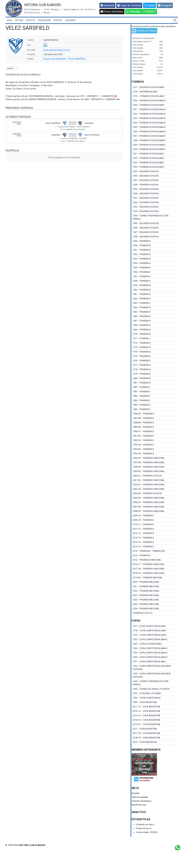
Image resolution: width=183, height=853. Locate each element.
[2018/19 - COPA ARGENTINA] (155, 738)
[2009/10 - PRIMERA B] (155, 516)
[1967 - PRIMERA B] (155, 321)
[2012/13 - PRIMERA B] (155, 533)
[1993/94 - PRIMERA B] (155, 445)
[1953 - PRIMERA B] (155, 259)
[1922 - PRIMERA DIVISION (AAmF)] (155, 114)
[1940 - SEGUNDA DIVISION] (155, 193)
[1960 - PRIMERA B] (155, 290)
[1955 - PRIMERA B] (155, 268)
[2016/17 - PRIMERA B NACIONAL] (155, 564)
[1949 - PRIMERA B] (155, 241)
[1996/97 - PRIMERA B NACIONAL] (155, 458)
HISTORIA (19, 20)
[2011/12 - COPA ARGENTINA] (155, 707)
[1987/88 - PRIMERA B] (155, 418)
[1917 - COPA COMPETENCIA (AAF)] (155, 626)
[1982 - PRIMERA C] (155, 387)
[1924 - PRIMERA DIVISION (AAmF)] (155, 123)
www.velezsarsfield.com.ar (56, 49)
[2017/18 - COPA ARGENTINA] (155, 733)
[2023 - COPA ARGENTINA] (155, 742)
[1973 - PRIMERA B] (155, 347)
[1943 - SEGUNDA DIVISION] (155, 207)
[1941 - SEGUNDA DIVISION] (155, 198)
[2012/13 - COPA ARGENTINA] (155, 711)
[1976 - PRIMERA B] (155, 361)
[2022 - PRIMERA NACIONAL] (155, 591)
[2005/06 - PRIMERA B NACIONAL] (155, 498)
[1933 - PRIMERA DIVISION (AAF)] (155, 162)
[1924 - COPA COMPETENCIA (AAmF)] (155, 648)
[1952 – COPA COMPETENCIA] (155, 698)
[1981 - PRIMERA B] (155, 383)
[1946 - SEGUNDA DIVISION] (155, 228)
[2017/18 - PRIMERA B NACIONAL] (155, 569)
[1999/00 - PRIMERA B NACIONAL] (155, 471)
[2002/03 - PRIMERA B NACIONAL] (155, 485)
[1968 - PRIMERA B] (155, 325)
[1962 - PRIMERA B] (155, 299)
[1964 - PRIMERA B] (155, 307)
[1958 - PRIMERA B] (155, 281)
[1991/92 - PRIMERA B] (155, 436)
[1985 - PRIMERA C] (155, 405)
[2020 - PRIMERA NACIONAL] (155, 582)
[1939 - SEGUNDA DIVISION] (155, 189)
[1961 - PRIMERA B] (155, 294)
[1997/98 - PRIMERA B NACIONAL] (155, 462)
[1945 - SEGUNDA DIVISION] (155, 223)
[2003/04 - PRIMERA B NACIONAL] (155, 489)
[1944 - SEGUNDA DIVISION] (155, 211)
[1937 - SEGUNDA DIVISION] (155, 180)
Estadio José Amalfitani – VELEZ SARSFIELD (64, 58)
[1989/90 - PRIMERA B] (155, 427)
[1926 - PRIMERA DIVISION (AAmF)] (155, 131)
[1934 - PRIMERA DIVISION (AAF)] (155, 167)
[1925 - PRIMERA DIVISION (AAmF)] (155, 127)
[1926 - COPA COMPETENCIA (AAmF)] (155, 657)
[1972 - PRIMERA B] (155, 343)
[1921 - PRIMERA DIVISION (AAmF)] (155, 109)
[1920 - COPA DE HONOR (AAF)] (155, 644)
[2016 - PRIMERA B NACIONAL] (155, 560)
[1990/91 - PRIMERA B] (155, 431)
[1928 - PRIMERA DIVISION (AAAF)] (155, 140)
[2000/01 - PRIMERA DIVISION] (155, 476)
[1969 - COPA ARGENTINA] (155, 702)
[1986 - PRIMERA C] (155, 409)
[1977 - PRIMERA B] (155, 365)
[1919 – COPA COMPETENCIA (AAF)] (155, 635)
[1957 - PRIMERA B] (155, 276)
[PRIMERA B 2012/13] (155, 613)
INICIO (9, 20)
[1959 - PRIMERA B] (155, 285)
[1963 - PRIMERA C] (155, 303)
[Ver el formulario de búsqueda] (175, 20)
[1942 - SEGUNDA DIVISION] (155, 202)
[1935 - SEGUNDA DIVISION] (155, 171)
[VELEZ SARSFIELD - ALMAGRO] (64, 126)
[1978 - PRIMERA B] (155, 369)
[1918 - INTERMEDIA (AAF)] (155, 92)
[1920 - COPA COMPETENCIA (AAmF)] (155, 639)
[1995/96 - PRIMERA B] (155, 454)
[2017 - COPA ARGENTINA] (155, 729)
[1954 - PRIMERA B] (155, 263)
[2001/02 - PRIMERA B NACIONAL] (155, 480)
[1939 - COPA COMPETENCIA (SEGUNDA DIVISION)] (155, 675)
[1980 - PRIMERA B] (155, 378)
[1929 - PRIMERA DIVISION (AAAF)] (155, 145)
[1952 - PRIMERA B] (155, 254)
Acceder (135, 793)
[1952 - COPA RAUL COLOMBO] (155, 693)
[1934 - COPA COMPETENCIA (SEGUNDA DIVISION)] (155, 667)
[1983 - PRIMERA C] (155, 392)
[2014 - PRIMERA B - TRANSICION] (155, 551)
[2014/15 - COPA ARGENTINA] (155, 720)
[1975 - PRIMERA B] (155, 356)
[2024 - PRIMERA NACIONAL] (155, 600)
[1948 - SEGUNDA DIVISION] (155, 237)
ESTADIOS (57, 20)
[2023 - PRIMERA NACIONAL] (155, 595)
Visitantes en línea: (145, 824)
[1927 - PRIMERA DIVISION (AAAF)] (155, 136)
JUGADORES (70, 20)
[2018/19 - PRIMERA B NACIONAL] (155, 573)
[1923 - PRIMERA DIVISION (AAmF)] (155, 118)
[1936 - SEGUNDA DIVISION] (155, 176)
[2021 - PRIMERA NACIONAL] (155, 586)
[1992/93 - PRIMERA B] (155, 440)
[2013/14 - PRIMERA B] (155, 547)
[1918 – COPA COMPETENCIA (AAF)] (155, 631)
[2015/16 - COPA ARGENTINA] (155, 724)
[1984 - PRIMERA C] (155, 400)
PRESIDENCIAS (44, 20)
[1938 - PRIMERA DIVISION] (155, 185)
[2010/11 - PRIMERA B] (155, 524)
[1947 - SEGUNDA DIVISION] (155, 232)
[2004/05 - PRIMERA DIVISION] (155, 493)
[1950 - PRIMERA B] (155, 245)
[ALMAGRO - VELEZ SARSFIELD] (64, 137)
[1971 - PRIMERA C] (155, 338)
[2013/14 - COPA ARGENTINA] (155, 715)
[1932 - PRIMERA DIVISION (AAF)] (155, 158)
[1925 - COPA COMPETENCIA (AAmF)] (155, 653)
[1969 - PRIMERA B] (155, 330)
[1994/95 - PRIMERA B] (155, 449)
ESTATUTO (30, 20)
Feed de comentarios (142, 801)
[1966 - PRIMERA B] (155, 316)
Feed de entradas (140, 797)
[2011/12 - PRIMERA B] (155, 529)
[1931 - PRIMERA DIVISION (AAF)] (155, 154)
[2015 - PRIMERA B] (155, 555)
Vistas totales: (143, 832)
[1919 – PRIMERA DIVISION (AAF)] (155, 96)
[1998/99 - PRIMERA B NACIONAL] (155, 467)
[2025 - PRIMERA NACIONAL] (155, 604)
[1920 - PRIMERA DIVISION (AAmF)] (155, 100)
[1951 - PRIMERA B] (155, 250)
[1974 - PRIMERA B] (155, 352)
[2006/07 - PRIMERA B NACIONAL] (155, 502)
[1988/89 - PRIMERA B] (155, 423)
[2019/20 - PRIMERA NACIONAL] (155, 578)
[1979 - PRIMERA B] (155, 374)
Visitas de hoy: (143, 828)
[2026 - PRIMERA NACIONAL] (155, 609)
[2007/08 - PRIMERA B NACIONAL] (155, 507)
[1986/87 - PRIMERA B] (155, 414)
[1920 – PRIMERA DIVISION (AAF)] (155, 105)
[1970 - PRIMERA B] (155, 334)
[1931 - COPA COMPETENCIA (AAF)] (155, 662)
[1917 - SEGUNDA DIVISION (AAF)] (155, 87)
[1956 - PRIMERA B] (155, 272)
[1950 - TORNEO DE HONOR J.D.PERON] (155, 689)
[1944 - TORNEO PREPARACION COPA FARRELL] (155, 217)
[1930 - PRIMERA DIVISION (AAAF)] (155, 149)
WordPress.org (139, 804)
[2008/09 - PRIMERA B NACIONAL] (155, 511)
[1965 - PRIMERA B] (155, 312)
